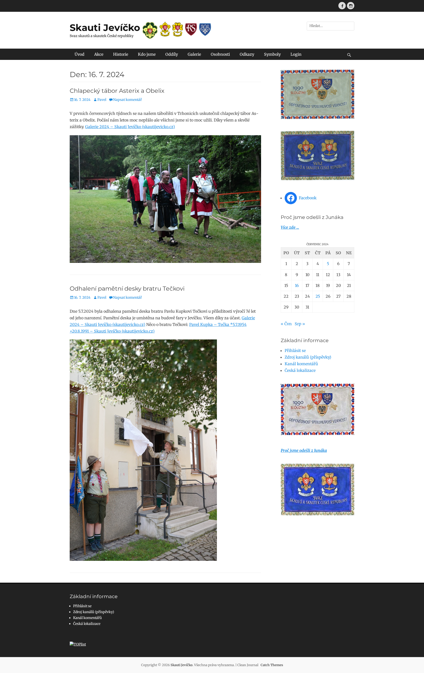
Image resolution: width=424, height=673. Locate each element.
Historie (120, 54)
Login (296, 54)
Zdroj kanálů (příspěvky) (308, 357)
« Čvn (286, 323)
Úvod (79, 54)
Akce (98, 54)
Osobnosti (220, 54)
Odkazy (247, 54)
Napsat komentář (127, 99)
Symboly (272, 54)
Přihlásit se (295, 350)
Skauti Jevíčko (105, 27)
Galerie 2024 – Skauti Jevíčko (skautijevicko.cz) (130, 126)
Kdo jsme (147, 54)
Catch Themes (272, 665)
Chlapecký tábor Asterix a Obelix (117, 90)
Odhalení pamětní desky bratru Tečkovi (127, 288)
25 (318, 296)
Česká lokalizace (300, 370)
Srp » (300, 323)
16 (297, 285)
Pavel (101, 99)
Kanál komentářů (301, 363)
